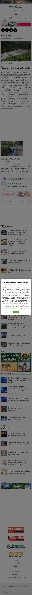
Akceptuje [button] (16, 312)
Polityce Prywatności (12, 306)
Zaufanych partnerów (9, 303)
